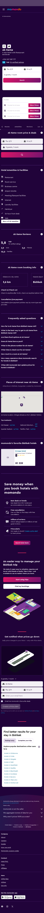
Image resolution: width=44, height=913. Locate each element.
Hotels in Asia (18, 825)
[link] (22, 543)
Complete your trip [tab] (25, 740)
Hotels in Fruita (9, 756)
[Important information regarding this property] (41, 267)
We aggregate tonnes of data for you (17, 813)
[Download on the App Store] (19, 897)
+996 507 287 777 (9, 59)
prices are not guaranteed (11, 803)
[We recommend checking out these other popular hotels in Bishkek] (41, 443)
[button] (3, 9)
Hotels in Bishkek (18, 826)
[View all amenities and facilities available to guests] (41, 170)
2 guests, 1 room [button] (10, 75)
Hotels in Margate (10, 759)
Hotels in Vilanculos (10, 780)
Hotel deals (8, 825)
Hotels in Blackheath (11, 771)
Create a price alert (31, 531)
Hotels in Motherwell (11, 783)
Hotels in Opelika (10, 768)
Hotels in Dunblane (10, 774)
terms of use (28, 711)
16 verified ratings (17, 62)
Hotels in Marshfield (10, 765)
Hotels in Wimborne (11, 753)
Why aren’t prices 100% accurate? (16, 816)
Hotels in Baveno (10, 777)
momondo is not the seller (13, 809)
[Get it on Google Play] (7, 897)
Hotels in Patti (8, 762)
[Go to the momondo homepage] (14, 9)
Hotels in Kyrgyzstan (31, 825)
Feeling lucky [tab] (9, 740)
